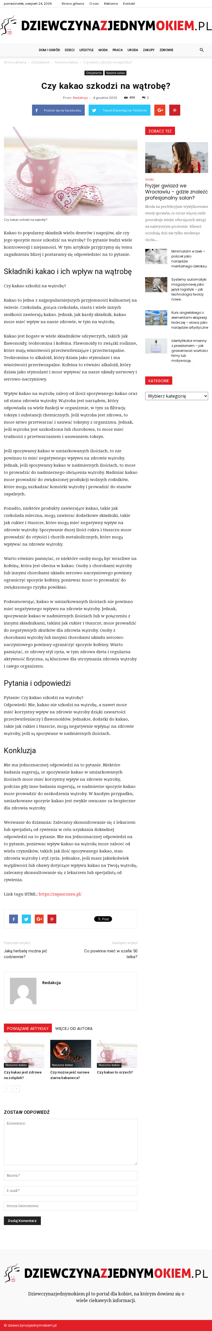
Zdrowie (166, 50)
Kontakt (129, 3)
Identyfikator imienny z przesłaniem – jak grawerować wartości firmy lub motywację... (189, 350)
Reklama (111, 3)
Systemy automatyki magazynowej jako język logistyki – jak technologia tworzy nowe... (188, 289)
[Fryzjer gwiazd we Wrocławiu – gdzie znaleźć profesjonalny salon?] (176, 157)
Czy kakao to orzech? (115, 1072)
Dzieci (70, 50)
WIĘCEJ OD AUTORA (73, 1028)
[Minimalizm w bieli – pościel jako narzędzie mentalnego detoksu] (156, 256)
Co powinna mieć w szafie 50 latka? (110, 954)
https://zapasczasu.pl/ (60, 894)
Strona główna (73, 3)
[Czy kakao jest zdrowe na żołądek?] (24, 1054)
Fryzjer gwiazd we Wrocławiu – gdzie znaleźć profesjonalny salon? (176, 191)
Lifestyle (87, 50)
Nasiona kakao (115, 73)
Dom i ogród (49, 50)
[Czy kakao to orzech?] (117, 1054)
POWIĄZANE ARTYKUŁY (28, 1028)
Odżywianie (94, 73)
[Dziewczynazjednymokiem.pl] (106, 25)
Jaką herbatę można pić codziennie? (25, 954)
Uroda (133, 50)
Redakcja (80, 97)
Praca (118, 50)
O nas (94, 3)
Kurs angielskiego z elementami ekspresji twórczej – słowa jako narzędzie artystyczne (189, 320)
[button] (201, 50)
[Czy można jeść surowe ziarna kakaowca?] (70, 1054)
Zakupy (149, 50)
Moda (103, 50)
